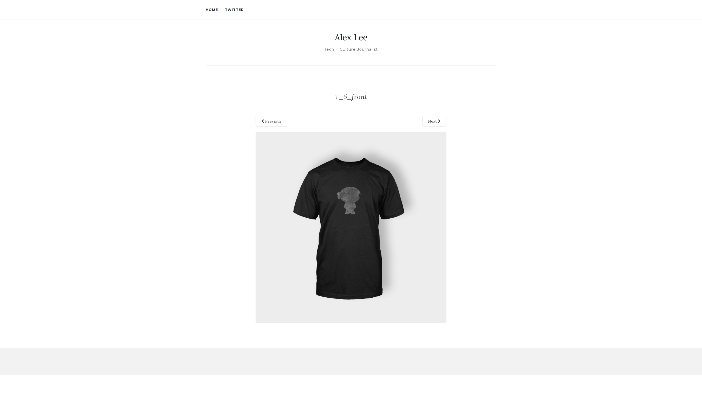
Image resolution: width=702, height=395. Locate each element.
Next (433, 121)
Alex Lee (351, 37)
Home (212, 10)
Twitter (234, 10)
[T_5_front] (351, 227)
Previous (272, 121)
